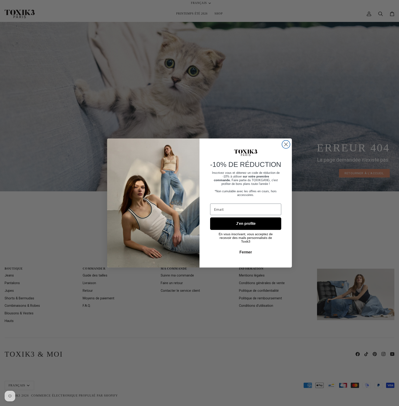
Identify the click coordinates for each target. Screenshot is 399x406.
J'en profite (246, 224)
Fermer (245, 252)
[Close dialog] (286, 144)
